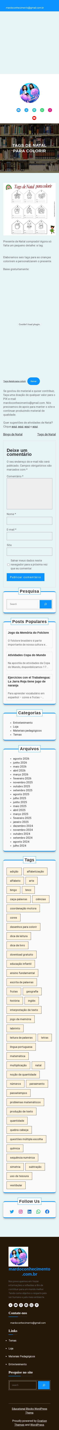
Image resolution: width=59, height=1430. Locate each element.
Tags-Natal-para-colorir (14, 381)
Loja (15, 726)
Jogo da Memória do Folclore (28, 632)
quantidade (17, 1120)
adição (14, 871)
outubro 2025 (21, 786)
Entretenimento (23, 722)
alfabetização (35, 871)
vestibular (16, 1185)
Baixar (34, 381)
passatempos (18, 1093)
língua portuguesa (21, 1046)
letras (44, 1037)
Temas (17, 734)
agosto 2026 (21, 758)
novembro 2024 (23, 829)
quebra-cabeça (19, 1130)
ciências (41, 899)
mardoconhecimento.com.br (29, 1272)
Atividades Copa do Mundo (27, 655)
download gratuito (21, 954)
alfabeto (15, 880)
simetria (15, 1166)
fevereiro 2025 (22, 818)
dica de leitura (19, 936)
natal (38, 1065)
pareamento (37, 1083)
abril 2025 (19, 810)
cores (13, 917)
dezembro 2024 (23, 825)
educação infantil (20, 963)
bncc (28, 890)
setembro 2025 (22, 790)
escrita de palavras (21, 982)
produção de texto (21, 1111)
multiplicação (18, 1065)
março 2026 (20, 774)
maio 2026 (20, 766)
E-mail (11, 529)
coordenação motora (23, 908)
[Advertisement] (29, 42)
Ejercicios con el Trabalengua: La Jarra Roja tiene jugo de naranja (29, 681)
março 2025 (20, 814)
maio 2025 (20, 806)
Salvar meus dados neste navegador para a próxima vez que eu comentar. (29, 564)
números (15, 1083)
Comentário (15, 476)
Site (9, 545)
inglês (31, 1000)
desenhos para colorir (23, 927)
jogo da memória (20, 1019)
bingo (13, 890)
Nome (11, 514)
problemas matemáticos (25, 1102)
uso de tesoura (19, 1176)
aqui (14, 426)
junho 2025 (20, 802)
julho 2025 (19, 798)
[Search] (46, 604)
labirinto (15, 1028)
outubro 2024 (21, 833)
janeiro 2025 (21, 822)
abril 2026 (19, 770)
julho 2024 (19, 845)
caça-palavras (18, 899)
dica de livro (17, 945)
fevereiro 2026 (22, 778)
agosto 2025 (21, 794)
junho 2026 (20, 762)
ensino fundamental (22, 973)
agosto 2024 (21, 841)
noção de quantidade (23, 1074)
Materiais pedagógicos (27, 730)
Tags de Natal (46, 434)
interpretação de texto (24, 1010)
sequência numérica (22, 1157)
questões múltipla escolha (26, 1139)
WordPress (37, 1424)
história (15, 1000)
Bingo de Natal (12, 434)
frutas (14, 991)
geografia (32, 991)
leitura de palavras (21, 1037)
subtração (35, 1166)
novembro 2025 (23, 782)
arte (31, 880)
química (15, 1148)
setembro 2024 (22, 837)
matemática (17, 1056)
